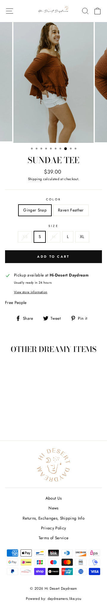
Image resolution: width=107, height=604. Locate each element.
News (53, 508)
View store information (30, 292)
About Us (53, 498)
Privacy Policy (53, 528)
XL (82, 237)
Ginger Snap (35, 210)
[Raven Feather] (27, 419)
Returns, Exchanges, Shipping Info (53, 518)
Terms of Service (53, 538)
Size (53, 226)
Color (53, 199)
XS (25, 237)
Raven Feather (71, 210)
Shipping (35, 179)
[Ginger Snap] (20, 419)
